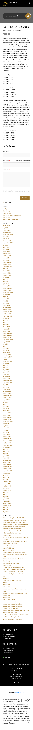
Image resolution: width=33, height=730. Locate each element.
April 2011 (6, 488)
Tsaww (5, 582)
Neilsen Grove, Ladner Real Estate (13, 559)
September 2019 (8, 316)
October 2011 (7, 486)
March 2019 (6, 327)
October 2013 (7, 443)
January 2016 (7, 393)
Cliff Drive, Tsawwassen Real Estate (13, 531)
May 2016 (6, 385)
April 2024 (6, 249)
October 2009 (7, 505)
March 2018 (6, 352)
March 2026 (6, 230)
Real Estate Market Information (12, 215)
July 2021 (5, 279)
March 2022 (6, 271)
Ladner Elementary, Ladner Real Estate (14, 546)
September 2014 (8, 421)
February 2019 (7, 329)
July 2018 (5, 344)
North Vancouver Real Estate (11, 563)
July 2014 (5, 426)
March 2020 (6, 305)
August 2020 (6, 294)
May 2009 (6, 512)
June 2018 (6, 346)
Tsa (4, 576)
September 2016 (8, 383)
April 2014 (6, 432)
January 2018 (7, 355)
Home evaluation (8, 650)
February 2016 (7, 391)
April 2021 (6, 284)
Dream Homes (7, 535)
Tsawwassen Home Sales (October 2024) (15, 593)
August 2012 (6, 473)
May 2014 (6, 430)
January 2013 (7, 462)
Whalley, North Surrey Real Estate (12, 619)
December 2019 (7, 312)
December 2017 (7, 357)
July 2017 (5, 365)
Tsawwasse (6, 584)
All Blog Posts (7, 209)
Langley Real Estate (8, 550)
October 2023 (7, 256)
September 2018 (8, 340)
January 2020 (7, 309)
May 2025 (6, 236)
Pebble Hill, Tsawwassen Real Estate (14, 569)
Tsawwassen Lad (8, 597)
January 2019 (7, 331)
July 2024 (5, 245)
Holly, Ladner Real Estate (10, 544)
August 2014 (6, 423)
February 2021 (7, 286)
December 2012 (7, 464)
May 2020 (6, 301)
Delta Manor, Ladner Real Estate (12, 533)
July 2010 (5, 492)
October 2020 (7, 290)
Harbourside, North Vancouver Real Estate (15, 541)
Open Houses (7, 213)
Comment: (6, 170)
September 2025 (8, 234)
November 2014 (7, 417)
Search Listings (7, 639)
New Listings (6, 211)
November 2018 (7, 335)
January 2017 (7, 378)
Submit (24, 197)
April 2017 (6, 372)
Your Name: (6, 151)
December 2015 (7, 395)
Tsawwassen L (7, 595)
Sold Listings (6, 217)
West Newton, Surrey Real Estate (12, 617)
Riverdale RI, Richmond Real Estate (13, 572)
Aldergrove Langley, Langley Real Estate (14, 520)
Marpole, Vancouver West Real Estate (14, 552)
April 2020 (6, 303)
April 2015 (6, 408)
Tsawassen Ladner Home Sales (12, 580)
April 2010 (6, 499)
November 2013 (7, 441)
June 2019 (6, 322)
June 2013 (6, 451)
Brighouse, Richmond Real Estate (12, 529)
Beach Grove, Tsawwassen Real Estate (14, 522)
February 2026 (7, 232)
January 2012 (7, 484)
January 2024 (7, 254)
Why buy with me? (8, 634)
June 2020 (6, 299)
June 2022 (6, 269)
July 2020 (5, 297)
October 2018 (7, 337)
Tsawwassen (6, 587)
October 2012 (7, 469)
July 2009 (5, 507)
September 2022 (8, 266)
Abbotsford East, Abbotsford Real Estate (15, 518)
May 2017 (6, 370)
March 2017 (6, 374)
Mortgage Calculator (9, 636)
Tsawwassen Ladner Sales (11, 219)
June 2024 (6, 247)
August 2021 (6, 277)
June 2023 (6, 258)
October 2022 (7, 264)
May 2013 (6, 454)
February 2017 (7, 376)
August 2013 (6, 447)
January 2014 (7, 436)
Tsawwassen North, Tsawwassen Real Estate (16, 610)
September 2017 (8, 361)
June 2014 (6, 428)
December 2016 (7, 380)
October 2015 (7, 398)
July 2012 (5, 475)
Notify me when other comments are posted (17, 191)
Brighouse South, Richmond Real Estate (14, 526)
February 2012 (7, 482)
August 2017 (6, 363)
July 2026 (5, 228)
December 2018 (7, 333)
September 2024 (8, 243)
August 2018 (6, 342)
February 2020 (7, 307)
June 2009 (6, 510)
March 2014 (6, 434)
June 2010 (6, 494)
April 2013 (6, 456)
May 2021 (6, 282)
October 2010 (7, 490)
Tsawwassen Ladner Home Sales (16, 32)
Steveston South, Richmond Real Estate (14, 574)
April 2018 (6, 350)
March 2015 (6, 411)
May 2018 (6, 348)
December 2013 (7, 439)
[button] (14, 682)
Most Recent (6, 226)
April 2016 (6, 387)
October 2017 (7, 359)
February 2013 (7, 460)
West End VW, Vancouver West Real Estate (15, 615)
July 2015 (5, 402)
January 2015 (7, 415)
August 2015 (6, 400)
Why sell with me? (8, 648)
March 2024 (6, 251)
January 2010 (7, 503)
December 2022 (7, 262)
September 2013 (8, 445)
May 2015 (6, 406)
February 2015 (7, 413)
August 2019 (6, 318)
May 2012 (6, 479)
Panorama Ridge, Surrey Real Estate (13, 567)
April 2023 (6, 260)
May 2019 (6, 325)
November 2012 (7, 467)
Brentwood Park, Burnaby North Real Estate (15, 524)
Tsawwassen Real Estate (10, 612)
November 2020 (7, 288)
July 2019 (5, 320)
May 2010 (6, 497)
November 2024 (7, 241)
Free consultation (8, 653)
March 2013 (6, 458)
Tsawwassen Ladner (9, 600)
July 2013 (5, 449)
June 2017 (6, 368)
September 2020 (8, 292)
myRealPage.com (19, 692)
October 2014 (7, 419)
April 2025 (6, 238)
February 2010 (7, 501)
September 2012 (8, 471)
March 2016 (6, 389)
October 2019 (7, 314)
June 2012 (6, 477)
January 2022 (7, 273)
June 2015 (6, 404)
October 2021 (7, 275)
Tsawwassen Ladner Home (11, 602)
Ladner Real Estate (8, 548)
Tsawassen (6, 578)
